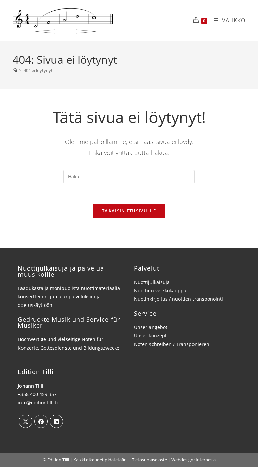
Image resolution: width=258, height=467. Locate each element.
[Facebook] (41, 421)
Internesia (206, 460)
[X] (25, 421)
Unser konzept (150, 335)
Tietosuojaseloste (149, 460)
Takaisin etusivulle (129, 211)
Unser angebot (150, 327)
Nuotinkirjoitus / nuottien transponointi (178, 299)
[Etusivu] (15, 70)
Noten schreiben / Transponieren (171, 344)
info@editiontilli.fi (38, 402)
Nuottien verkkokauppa (160, 290)
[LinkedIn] (56, 421)
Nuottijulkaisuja (152, 282)
